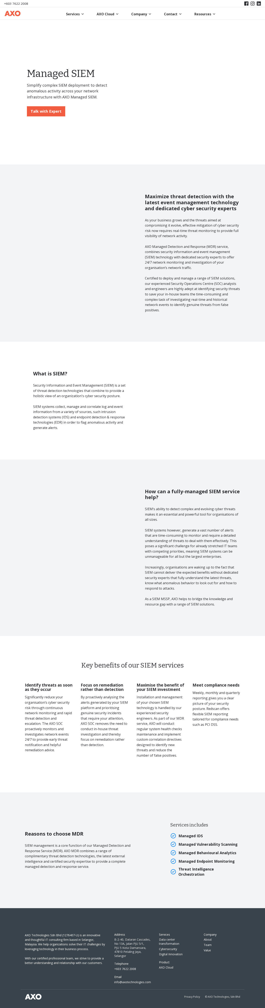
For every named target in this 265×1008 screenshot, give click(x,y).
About (208, 939)
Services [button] (73, 14)
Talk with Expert (46, 111)
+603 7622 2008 (16, 3)
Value (207, 950)
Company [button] (139, 14)
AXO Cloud (105, 14)
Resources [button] (202, 14)
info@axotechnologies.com (132, 982)
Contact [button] (170, 14)
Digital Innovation (171, 954)
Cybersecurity (168, 949)
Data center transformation (169, 942)
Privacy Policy (192, 996)
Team (208, 945)
